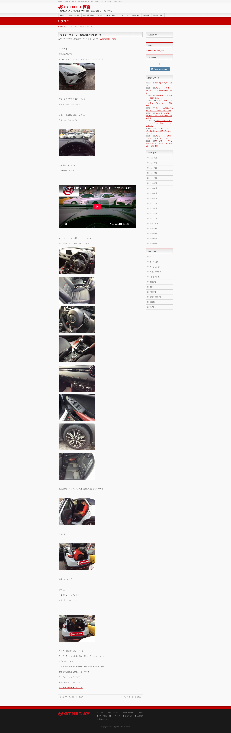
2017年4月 (154, 213)
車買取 (140, 713)
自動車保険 (128, 716)
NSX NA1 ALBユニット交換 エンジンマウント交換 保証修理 (159, 103)
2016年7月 (154, 239)
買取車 (152, 302)
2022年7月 (154, 158)
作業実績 (153, 282)
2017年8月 (154, 203)
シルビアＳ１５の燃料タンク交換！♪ (71, 697)
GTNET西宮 (113, 727)
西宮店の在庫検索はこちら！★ (71, 688)
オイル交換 (154, 262)
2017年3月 (154, 218)
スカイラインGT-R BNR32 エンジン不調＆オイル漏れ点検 (159, 115)
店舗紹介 (140, 716)
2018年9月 (154, 183)
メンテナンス (155, 277)
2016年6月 (154, 244)
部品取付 (153, 307)
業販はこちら (103, 719)
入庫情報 (103, 39)
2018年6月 (154, 188)
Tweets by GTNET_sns (155, 50)
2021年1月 (154, 178)
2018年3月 (154, 198)
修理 (151, 287)
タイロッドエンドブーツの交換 (132, 697)
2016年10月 (154, 223)
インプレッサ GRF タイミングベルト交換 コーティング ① (159, 130)
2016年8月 (154, 233)
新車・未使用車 (113, 713)
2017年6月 (154, 208)
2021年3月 (154, 168)
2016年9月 (154, 228)
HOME (101, 713)
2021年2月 (154, 173)
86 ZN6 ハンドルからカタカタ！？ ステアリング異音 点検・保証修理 (160, 143)
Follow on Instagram (161, 69)
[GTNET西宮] (74, 7)
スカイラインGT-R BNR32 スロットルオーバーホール (159, 90)
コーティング (155, 267)
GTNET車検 (103, 716)
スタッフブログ (155, 272)
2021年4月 (154, 163)
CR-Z (152, 257)
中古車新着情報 (128, 713)
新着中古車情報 (111, 39)
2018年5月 (154, 193)
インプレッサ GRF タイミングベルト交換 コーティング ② (159, 123)
